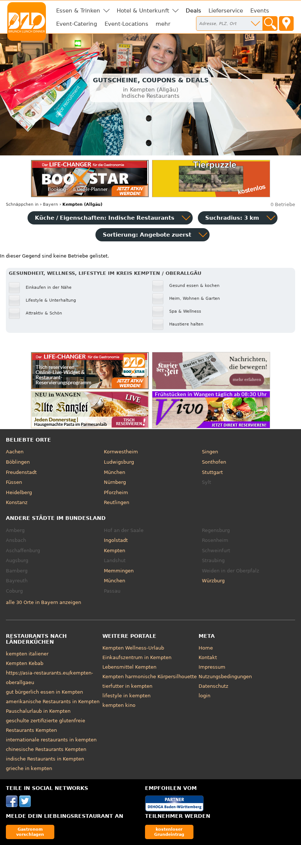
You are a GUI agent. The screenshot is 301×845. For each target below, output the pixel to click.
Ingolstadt (116, 540)
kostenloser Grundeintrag (169, 831)
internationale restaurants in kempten (51, 739)
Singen (210, 451)
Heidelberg (19, 492)
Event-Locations (126, 24)
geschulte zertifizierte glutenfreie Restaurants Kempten (45, 725)
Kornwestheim (121, 451)
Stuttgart (212, 472)
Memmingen (119, 570)
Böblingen (18, 462)
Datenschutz (213, 686)
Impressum (212, 667)
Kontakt (208, 657)
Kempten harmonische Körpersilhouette (149, 676)
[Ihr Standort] (286, 23)
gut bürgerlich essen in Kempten (44, 692)
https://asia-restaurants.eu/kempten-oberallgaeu (49, 677)
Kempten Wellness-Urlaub (133, 648)
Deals (193, 10)
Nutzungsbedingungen (225, 676)
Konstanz (17, 502)
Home (206, 648)
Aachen (14, 451)
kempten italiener (27, 654)
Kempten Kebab (24, 663)
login (204, 695)
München (114, 472)
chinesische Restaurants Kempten (46, 749)
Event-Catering (76, 24)
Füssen (14, 482)
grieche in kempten (29, 768)
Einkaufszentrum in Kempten (136, 657)
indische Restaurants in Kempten (45, 759)
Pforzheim (116, 492)
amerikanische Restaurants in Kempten (52, 701)
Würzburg (213, 580)
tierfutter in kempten (127, 686)
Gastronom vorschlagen (30, 831)
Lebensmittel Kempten (129, 667)
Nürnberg (115, 482)
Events (259, 10)
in (22, 204)
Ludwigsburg (119, 462)
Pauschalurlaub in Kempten (38, 711)
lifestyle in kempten (126, 695)
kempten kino (118, 705)
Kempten (114, 550)
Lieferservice (225, 10)
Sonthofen (214, 462)
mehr (163, 24)
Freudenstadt (21, 472)
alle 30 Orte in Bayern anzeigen (43, 602)
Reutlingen (116, 502)
